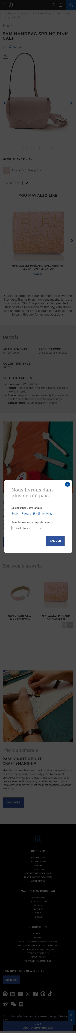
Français (26, 513)
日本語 (36, 513)
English (15, 513)
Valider (55, 540)
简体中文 (47, 513)
